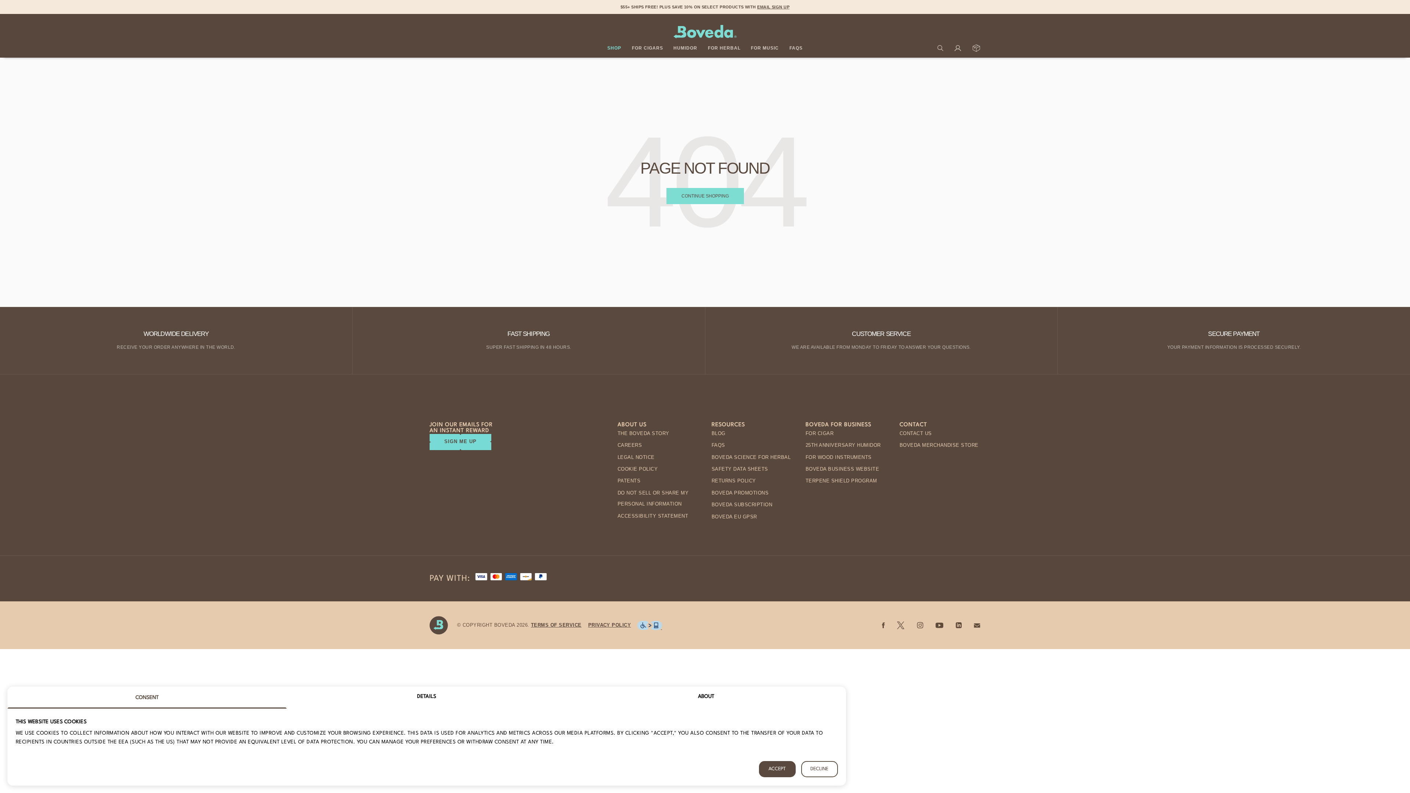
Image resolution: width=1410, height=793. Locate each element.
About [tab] (706, 696)
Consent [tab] (147, 697)
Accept (777, 769)
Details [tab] (426, 696)
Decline (819, 769)
